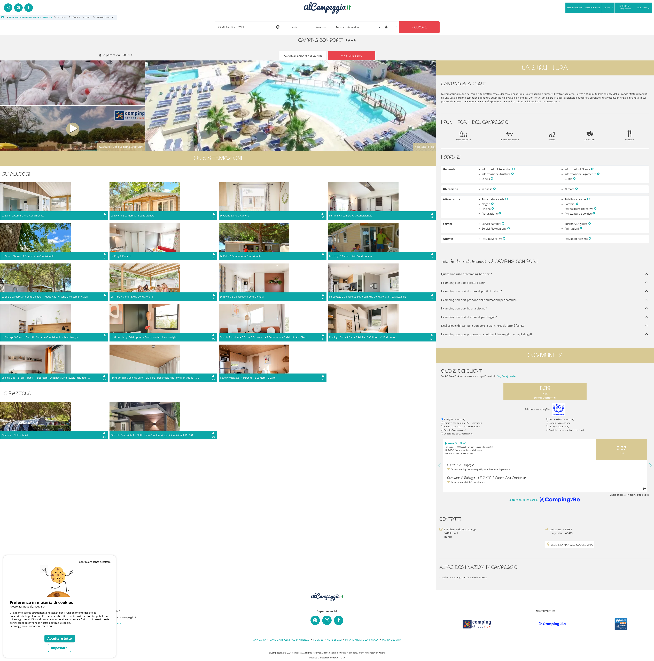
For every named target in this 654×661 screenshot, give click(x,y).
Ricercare (419, 27)
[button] (513, 169)
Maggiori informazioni (506, 376)
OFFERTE (608, 7)
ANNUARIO (259, 639)
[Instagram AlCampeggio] (327, 620)
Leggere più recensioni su (523, 499)
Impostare (59, 648)
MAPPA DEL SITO (391, 639)
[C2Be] (552, 624)
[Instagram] (8, 7)
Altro (559, 426)
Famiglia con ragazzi (462, 426)
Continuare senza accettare (95, 561)
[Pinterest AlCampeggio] (315, 620)
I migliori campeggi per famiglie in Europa (463, 577)
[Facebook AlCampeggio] (338, 620)
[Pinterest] (18, 7)
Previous (439, 465)
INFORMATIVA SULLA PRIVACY (361, 639)
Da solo (559, 422)
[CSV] (476, 624)
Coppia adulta (458, 433)
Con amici (561, 419)
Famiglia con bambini (463, 422)
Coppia (455, 430)
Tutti (454, 419)
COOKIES (318, 639)
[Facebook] (28, 7)
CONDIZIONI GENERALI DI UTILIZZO (289, 639)
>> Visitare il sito (351, 55)
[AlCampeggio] (327, 7)
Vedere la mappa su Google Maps (572, 544)
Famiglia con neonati (566, 430)
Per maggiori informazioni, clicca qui (31, 626)
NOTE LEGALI (334, 639)
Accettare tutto (59, 638)
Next (650, 465)
